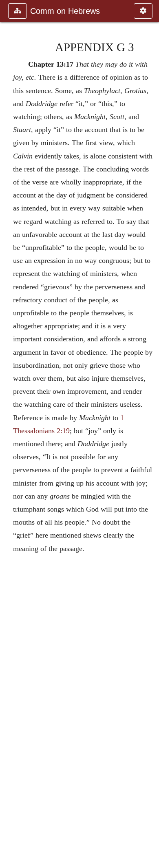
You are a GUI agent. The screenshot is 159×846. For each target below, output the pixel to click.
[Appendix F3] (9, 423)
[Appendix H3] (149, 423)
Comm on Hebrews (65, 11)
